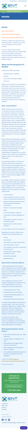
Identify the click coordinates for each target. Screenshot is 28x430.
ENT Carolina (13, 422)
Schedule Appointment (14, 11)
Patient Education (18, 12)
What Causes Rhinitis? (8, 31)
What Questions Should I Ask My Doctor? (13, 37)
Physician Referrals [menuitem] (22, 1)
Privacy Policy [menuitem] (13, 1)
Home (3, 12)
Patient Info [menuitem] (5, 405)
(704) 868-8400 (14, 390)
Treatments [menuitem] (5, 404)
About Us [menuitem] (4, 407)
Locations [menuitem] (4, 409)
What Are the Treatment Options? (11, 34)
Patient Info (9, 12)
